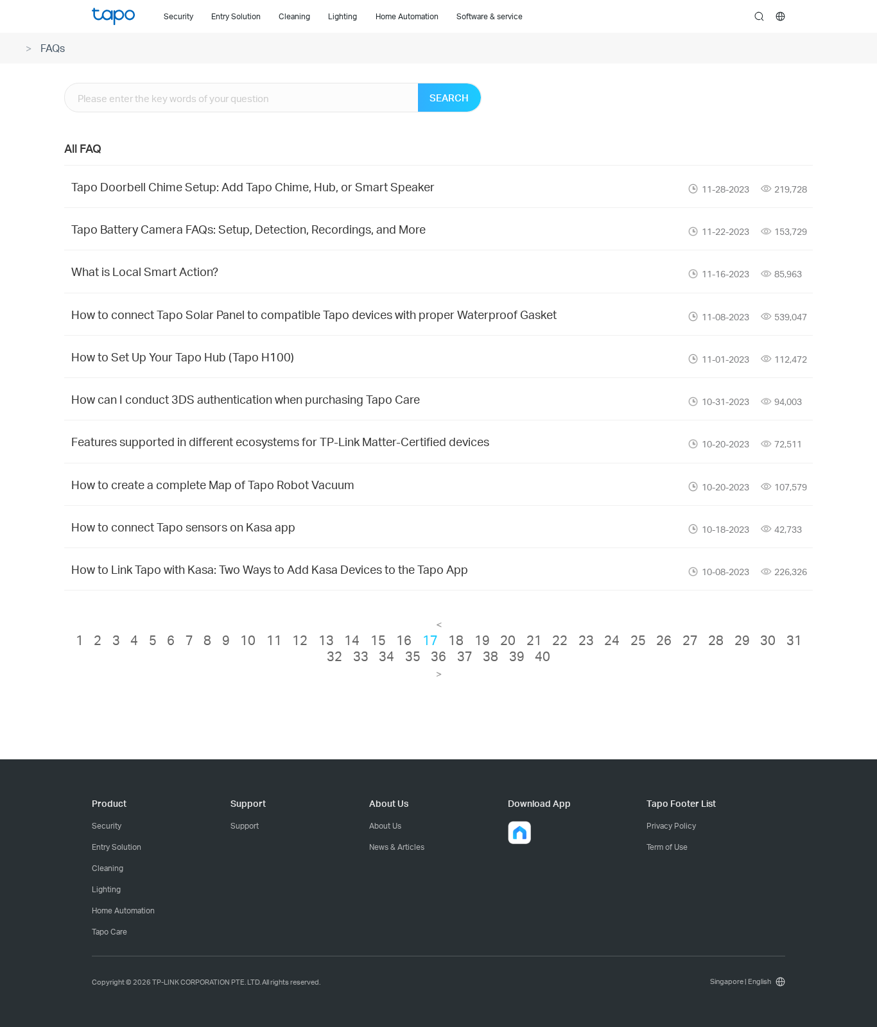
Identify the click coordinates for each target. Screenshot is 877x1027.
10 (248, 640)
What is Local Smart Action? (144, 271)
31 (794, 640)
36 (438, 656)
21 (534, 640)
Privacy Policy (671, 826)
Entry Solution (116, 847)
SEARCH (449, 97)
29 (742, 640)
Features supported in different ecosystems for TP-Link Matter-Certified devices (280, 441)
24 (612, 640)
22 (560, 640)
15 (378, 640)
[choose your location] (780, 16)
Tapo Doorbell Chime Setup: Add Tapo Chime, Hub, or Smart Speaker (253, 186)
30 (768, 640)
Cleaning (107, 868)
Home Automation (123, 910)
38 (490, 656)
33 (361, 656)
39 (517, 656)
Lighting (106, 889)
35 (413, 656)
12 (300, 640)
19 (482, 640)
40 (542, 656)
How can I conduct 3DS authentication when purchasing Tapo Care (245, 399)
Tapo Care (109, 931)
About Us (385, 826)
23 (586, 640)
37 (465, 656)
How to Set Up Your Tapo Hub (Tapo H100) (182, 356)
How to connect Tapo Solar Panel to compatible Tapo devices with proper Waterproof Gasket (314, 314)
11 (274, 640)
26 (664, 640)
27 (690, 640)
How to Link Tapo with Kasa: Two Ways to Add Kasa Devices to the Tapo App (269, 569)
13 (326, 640)
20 (508, 640)
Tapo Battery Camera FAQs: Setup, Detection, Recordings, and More (248, 228)
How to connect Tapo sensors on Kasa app (183, 526)
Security (106, 826)
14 (352, 640)
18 (456, 640)
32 (334, 656)
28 (716, 640)
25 (638, 640)
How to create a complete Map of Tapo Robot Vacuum (212, 484)
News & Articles (396, 847)
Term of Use (667, 847)
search (759, 17)
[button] (519, 832)
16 (404, 640)
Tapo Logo (113, 16)
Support (244, 826)
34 (386, 656)
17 (430, 640)
